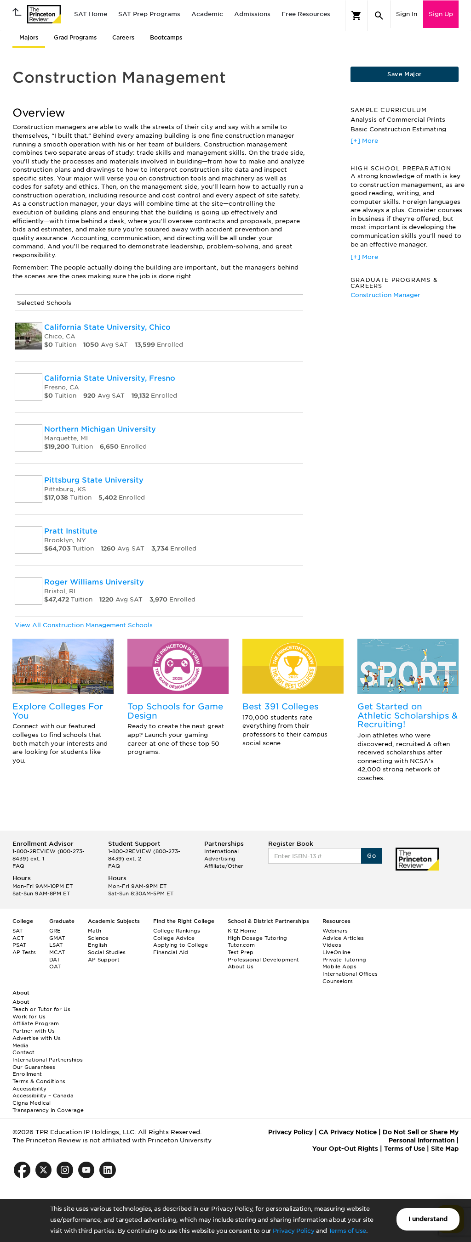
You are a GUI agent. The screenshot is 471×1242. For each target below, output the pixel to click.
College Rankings (176, 930)
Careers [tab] (123, 37)
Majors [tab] (28, 37)
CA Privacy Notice (348, 1132)
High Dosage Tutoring (257, 938)
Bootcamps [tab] (166, 37)
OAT (55, 966)
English (97, 945)
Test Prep (240, 952)
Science (98, 938)
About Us (240, 966)
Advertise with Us (36, 1038)
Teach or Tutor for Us (41, 1009)
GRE (55, 930)
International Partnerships (47, 1060)
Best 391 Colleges (280, 706)
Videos (331, 945)
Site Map (445, 1148)
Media (20, 1045)
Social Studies (107, 952)
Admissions (252, 14)
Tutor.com (241, 945)
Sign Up (441, 14)
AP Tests (24, 952)
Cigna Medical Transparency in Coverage (48, 1106)
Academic (207, 14)
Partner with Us (33, 1031)
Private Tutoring (344, 959)
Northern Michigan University (100, 429)
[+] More (364, 140)
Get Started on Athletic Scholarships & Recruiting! (407, 716)
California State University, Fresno (109, 378)
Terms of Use (347, 1230)
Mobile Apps (339, 966)
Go (371, 855)
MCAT (57, 952)
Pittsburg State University (94, 480)
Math (94, 930)
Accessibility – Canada (43, 1095)
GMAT (57, 938)
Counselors (337, 981)
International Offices (350, 974)
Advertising (220, 858)
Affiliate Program (35, 1023)
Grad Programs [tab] (75, 37)
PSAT (19, 945)
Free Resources (305, 14)
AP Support (104, 959)
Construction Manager (385, 295)
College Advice (174, 938)
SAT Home (90, 14)
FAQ (18, 866)
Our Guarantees (33, 1067)
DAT (54, 959)
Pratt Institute (71, 531)
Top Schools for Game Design (175, 711)
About (20, 1002)
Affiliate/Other (223, 866)
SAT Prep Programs (149, 14)
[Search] (379, 15)
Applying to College (180, 945)
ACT (18, 938)
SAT (17, 930)
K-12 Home (242, 930)
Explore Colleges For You (57, 711)
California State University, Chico (107, 327)
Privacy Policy (293, 1230)
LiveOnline (336, 952)
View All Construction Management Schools (84, 625)
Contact (23, 1052)
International (221, 851)
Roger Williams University (94, 582)
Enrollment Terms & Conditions (38, 1078)
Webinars (335, 930)
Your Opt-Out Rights (345, 1148)
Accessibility (29, 1088)
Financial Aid (170, 952)
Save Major (404, 74)
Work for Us (29, 1016)
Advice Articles (343, 938)
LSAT (56, 945)
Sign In (406, 14)
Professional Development (263, 959)
